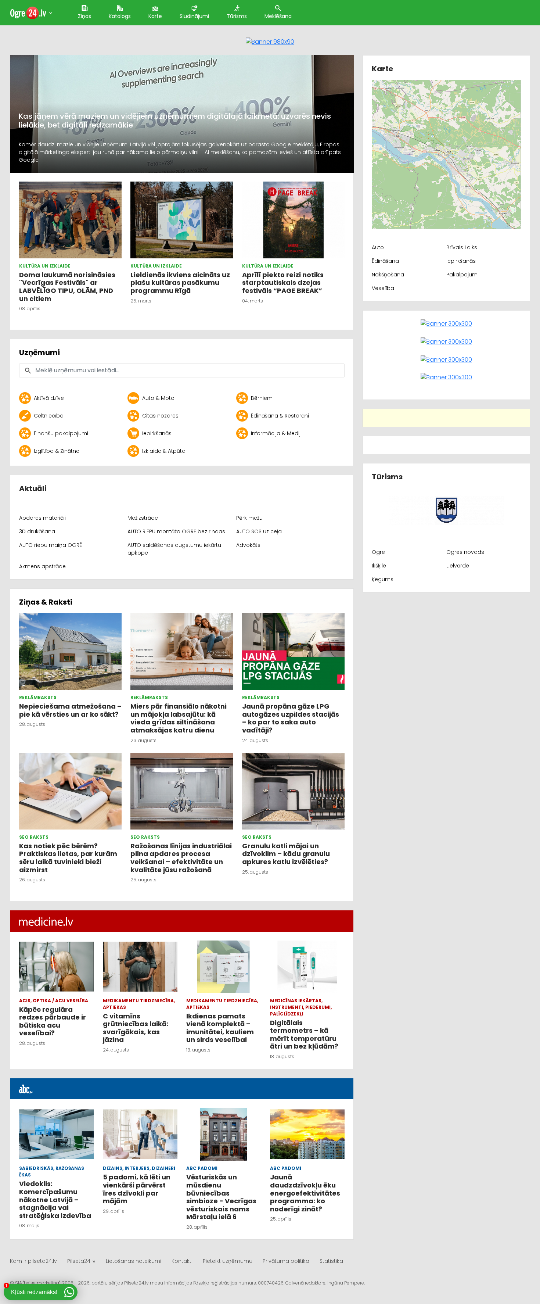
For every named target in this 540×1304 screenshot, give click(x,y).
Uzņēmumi (39, 352)
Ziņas (84, 16)
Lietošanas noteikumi (133, 1261)
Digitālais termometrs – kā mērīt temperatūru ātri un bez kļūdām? (304, 1034)
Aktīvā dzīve (49, 398)
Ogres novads (465, 552)
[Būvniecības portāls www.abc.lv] (26, 1088)
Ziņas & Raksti (45, 602)
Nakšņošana (388, 274)
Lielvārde (457, 565)
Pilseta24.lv (81, 1261)
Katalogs (120, 16)
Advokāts (248, 545)
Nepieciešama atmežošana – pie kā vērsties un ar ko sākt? (70, 710)
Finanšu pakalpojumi (61, 433)
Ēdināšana (385, 261)
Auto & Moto (158, 398)
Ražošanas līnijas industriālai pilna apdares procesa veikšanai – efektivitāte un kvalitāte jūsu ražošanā (181, 857)
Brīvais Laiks (461, 247)
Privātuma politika (286, 1261)
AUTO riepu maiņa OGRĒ (50, 545)
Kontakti (182, 1261)
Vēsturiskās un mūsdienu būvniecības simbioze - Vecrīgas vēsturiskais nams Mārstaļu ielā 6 (221, 1196)
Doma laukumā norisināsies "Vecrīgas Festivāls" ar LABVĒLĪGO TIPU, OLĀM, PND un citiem (67, 286)
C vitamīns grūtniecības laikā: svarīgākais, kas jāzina (135, 1028)
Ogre (378, 552)
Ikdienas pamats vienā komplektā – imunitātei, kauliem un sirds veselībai (220, 1028)
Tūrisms (237, 16)
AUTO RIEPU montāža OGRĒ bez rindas (176, 531)
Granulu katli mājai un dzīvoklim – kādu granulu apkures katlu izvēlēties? (286, 853)
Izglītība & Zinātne (56, 451)
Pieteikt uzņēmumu (227, 1261)
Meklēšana (278, 16)
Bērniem (262, 398)
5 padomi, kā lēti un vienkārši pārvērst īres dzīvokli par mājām (136, 1189)
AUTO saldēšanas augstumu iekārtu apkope (174, 548)
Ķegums (382, 579)
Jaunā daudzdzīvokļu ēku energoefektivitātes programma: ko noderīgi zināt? (305, 1192)
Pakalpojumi (462, 274)
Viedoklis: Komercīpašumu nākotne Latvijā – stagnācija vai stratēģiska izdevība (56, 1199)
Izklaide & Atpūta (164, 451)
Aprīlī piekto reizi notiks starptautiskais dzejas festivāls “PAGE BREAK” (283, 282)
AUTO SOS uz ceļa (259, 531)
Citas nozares (160, 415)
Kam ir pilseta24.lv (33, 1261)
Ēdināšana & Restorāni (280, 415)
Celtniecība (49, 415)
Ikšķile (379, 565)
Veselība (383, 288)
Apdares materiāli (42, 518)
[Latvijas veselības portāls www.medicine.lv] (46, 921)
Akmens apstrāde (42, 566)
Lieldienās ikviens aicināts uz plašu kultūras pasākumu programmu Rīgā (180, 282)
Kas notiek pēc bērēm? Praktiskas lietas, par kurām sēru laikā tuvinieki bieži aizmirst (68, 857)
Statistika (331, 1261)
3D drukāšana (37, 531)
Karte (155, 16)
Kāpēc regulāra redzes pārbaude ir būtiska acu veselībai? (52, 1021)
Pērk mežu (249, 518)
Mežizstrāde (142, 518)
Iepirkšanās (157, 433)
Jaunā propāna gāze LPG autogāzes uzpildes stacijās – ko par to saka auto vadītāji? (290, 718)
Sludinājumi (194, 16)
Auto (378, 247)
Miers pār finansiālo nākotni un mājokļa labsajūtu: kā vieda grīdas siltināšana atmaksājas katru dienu (178, 718)
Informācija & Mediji (276, 433)
